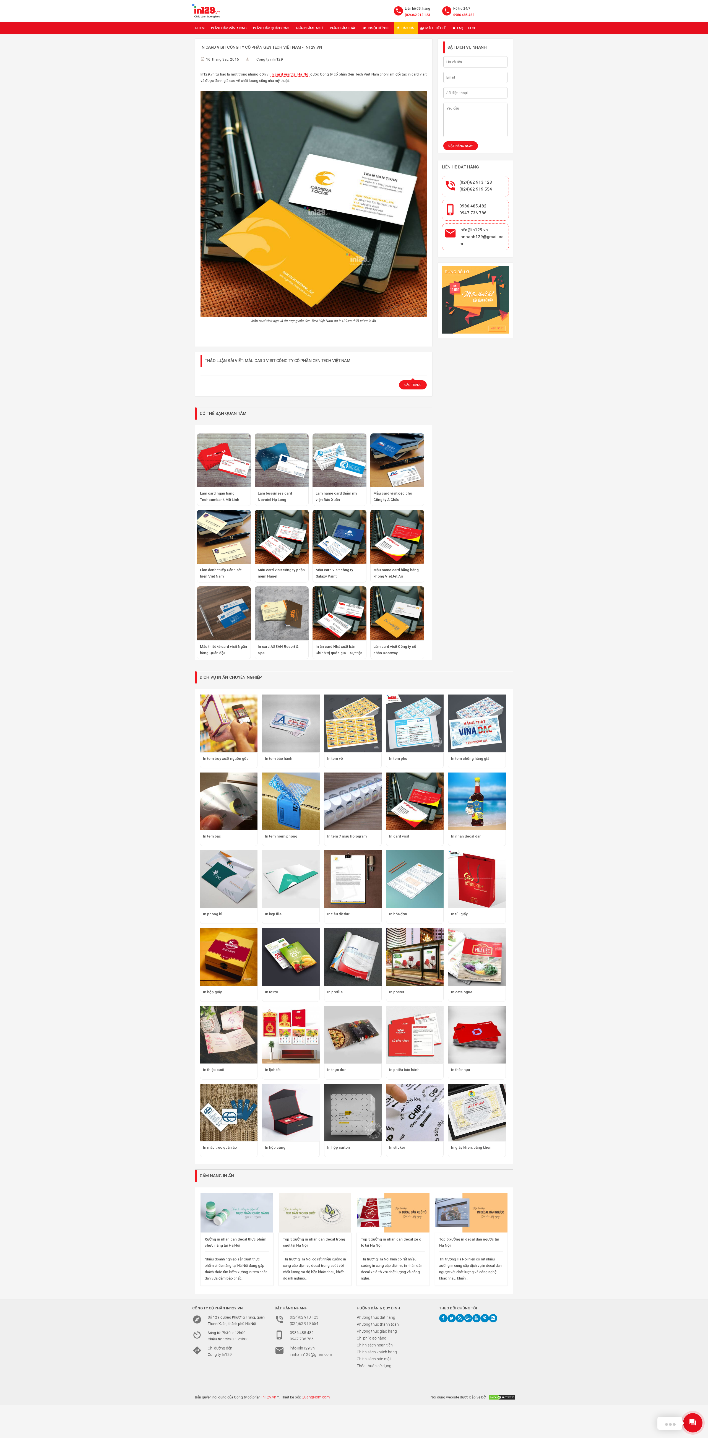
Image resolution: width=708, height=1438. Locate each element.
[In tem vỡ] (353, 723)
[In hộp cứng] (290, 1112)
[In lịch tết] (290, 1034)
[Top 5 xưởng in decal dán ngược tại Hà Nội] (471, 1212)
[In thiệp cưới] (228, 1034)
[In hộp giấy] (228, 956)
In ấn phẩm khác (343, 28)
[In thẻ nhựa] (477, 1034)
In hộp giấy (212, 992)
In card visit (399, 836)
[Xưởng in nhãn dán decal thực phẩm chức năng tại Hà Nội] (237, 1212)
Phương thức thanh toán (378, 1324)
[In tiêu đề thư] (353, 879)
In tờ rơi (271, 992)
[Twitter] (451, 1318)
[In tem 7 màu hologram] (353, 801)
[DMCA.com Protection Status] (502, 1397)
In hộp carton (338, 1147)
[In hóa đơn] (415, 879)
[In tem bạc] (228, 801)
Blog (472, 28)
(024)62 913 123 (475, 182)
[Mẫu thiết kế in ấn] (475, 300)
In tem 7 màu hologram (347, 836)
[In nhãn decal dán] (477, 801)
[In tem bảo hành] (290, 723)
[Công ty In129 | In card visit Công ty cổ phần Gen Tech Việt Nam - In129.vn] (206, 11)
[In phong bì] (228, 879)
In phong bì (212, 914)
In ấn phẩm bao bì (309, 28)
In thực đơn (337, 1069)
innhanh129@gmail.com (311, 1354)
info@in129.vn (473, 229)
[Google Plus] (468, 1318)
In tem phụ (398, 758)
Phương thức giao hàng (377, 1331)
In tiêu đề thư (338, 914)
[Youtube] (476, 1318)
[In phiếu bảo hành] (415, 1034)
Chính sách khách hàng (377, 1352)
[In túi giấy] (477, 879)
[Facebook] (443, 1318)
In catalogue (461, 992)
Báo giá (408, 28)
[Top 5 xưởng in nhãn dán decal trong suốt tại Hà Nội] (315, 1212)
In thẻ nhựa (460, 1069)
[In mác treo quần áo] (228, 1112)
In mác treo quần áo (220, 1147)
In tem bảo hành (278, 758)
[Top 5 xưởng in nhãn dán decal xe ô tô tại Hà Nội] (393, 1212)
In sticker (397, 1147)
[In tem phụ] (415, 723)
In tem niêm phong (281, 836)
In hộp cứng (275, 1147)
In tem (199, 28)
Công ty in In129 (269, 59)
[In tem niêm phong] (290, 801)
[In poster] (415, 956)
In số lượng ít (379, 28)
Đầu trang (412, 385)
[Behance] (493, 1318)
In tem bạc (212, 836)
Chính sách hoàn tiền (375, 1345)
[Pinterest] (485, 1318)
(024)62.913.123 (417, 15)
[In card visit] (415, 801)
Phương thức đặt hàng (376, 1317)
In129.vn (268, 1397)
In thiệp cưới (213, 1069)
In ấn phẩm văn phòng (228, 28)
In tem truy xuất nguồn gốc (226, 758)
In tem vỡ (335, 758)
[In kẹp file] (290, 879)
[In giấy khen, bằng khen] (477, 1112)
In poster (396, 992)
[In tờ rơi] (290, 956)
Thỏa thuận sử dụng (374, 1366)
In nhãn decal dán (466, 836)
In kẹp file (273, 914)
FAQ (460, 28)
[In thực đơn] (353, 1034)
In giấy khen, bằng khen (471, 1147)
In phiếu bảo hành (404, 1069)
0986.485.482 (463, 15)
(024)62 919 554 (475, 189)
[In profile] (353, 956)
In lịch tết (272, 1069)
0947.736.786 (472, 212)
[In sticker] (415, 1112)
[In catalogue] (477, 956)
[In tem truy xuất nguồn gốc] (228, 723)
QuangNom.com (316, 1397)
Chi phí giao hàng (371, 1338)
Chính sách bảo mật (374, 1359)
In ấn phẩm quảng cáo (271, 28)
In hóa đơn (398, 914)
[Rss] (460, 1318)
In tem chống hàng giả (470, 758)
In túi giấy (459, 914)
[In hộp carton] (353, 1112)
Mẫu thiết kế (435, 28)
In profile (335, 992)
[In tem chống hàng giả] (477, 723)
